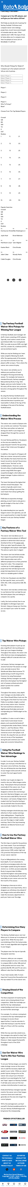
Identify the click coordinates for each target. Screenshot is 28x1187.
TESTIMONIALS (7, 1158)
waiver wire (20, 543)
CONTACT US (7, 1156)
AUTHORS (21, 1163)
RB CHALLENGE (21, 1161)
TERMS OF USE (21, 1166)
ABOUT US (7, 1163)
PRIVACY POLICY (7, 1166)
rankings (17, 566)
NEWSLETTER (21, 1158)
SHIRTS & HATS (7, 1161)
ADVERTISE (21, 1156)
